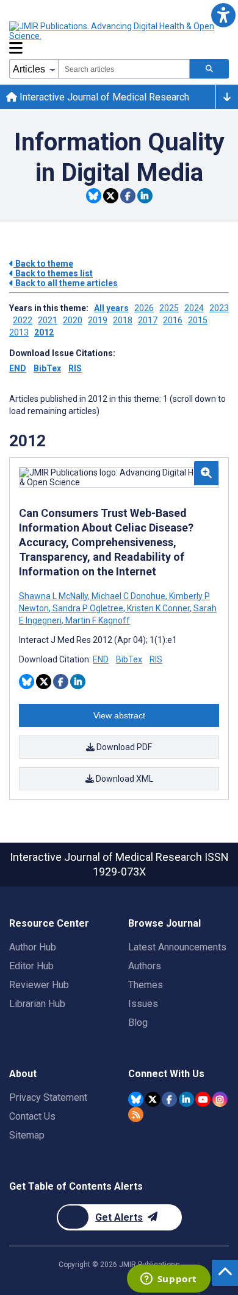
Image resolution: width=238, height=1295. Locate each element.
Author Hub (32, 947)
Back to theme (43, 263)
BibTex (47, 368)
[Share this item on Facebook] (127, 195)
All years (111, 308)
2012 (44, 332)
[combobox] (124, 69)
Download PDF (123, 747)
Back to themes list (53, 273)
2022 (22, 320)
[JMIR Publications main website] (113, 31)
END (17, 368)
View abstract (119, 715)
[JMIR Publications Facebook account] (169, 1099)
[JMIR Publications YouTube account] (203, 1099)
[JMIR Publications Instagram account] (220, 1099)
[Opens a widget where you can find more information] (168, 1280)
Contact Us (32, 1116)
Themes (145, 985)
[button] (223, 15)
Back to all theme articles (65, 283)
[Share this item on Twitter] (110, 195)
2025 (169, 308)
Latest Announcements (177, 947)
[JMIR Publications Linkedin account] (186, 1099)
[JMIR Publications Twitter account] (152, 1099)
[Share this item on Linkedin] (145, 195)
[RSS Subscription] (135, 1114)
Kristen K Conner (158, 608)
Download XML (123, 779)
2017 (147, 320)
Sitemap (27, 1135)
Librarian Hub (37, 1003)
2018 (122, 320)
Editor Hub (31, 966)
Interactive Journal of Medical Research (103, 97)
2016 (172, 320)
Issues (143, 1003)
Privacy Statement (48, 1097)
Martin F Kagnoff (96, 620)
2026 (144, 308)
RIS (75, 368)
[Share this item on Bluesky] (93, 195)
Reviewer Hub (39, 985)
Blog (138, 1022)
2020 (72, 320)
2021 (47, 320)
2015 (197, 320)
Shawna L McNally (54, 596)
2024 (194, 308)
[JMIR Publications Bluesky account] (135, 1099)
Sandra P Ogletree (88, 608)
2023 (219, 308)
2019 (97, 320)
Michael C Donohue (128, 596)
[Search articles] (209, 69)
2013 (19, 332)
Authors (144, 966)
